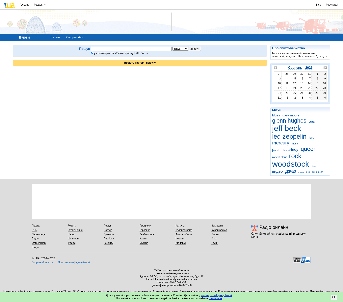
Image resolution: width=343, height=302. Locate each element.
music (295, 143)
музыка (301, 172)
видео (277, 171)
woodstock (290, 164)
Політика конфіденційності (74, 262)
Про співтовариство (288, 48)
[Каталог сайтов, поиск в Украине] (301, 258)
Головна (24, 4)
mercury (280, 142)
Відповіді (180, 242)
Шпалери (73, 238)
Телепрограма (183, 229)
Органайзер (39, 242)
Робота (72, 225)
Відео (35, 238)
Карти (143, 238)
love (311, 137)
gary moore (290, 115)
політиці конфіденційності (216, 295)
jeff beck (286, 128)
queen (309, 149)
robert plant (279, 157)
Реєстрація (332, 4)
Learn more (215, 298)
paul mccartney (285, 149)
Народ (71, 234)
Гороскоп (145, 229)
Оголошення (75, 229)
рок (308, 172)
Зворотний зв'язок (42, 262)
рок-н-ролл (317, 172)
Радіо (35, 247)
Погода (108, 229)
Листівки (109, 238)
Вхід (318, 4)
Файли (71, 242)
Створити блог (74, 37)
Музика (144, 242)
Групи (214, 242)
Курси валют (219, 229)
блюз (314, 166)
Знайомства (147, 234)
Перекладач (39, 234)
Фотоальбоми (183, 234)
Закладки (217, 225)
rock (295, 156)
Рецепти (108, 242)
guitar (312, 121)
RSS (34, 229)
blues (276, 115)
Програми (145, 225)
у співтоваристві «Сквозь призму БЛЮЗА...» (120, 53)
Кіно (213, 238)
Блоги (215, 234)
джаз (290, 171)
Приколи (109, 234)
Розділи (38, 4)
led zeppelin (289, 136)
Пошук (107, 225)
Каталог (180, 225)
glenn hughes (289, 120)
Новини (179, 238)
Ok (334, 297)
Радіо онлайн (273, 227)
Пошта (36, 225)
